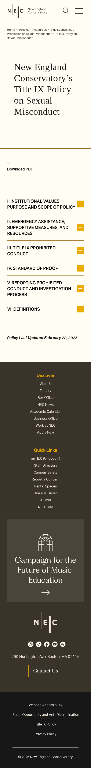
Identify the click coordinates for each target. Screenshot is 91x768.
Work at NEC (45, 425)
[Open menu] (79, 11)
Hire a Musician (46, 493)
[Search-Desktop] (66, 11)
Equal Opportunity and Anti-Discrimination (45, 714)
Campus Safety (45, 472)
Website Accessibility (45, 705)
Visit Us (45, 384)
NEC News (45, 404)
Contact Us (45, 671)
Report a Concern (45, 479)
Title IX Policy (45, 724)
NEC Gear (45, 507)
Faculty (45, 391)
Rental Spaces (45, 486)
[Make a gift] (45, 560)
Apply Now (45, 432)
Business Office (46, 418)
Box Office (46, 397)
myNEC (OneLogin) (45, 458)
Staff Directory (45, 465)
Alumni (45, 500)
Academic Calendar (45, 411)
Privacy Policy (45, 734)
